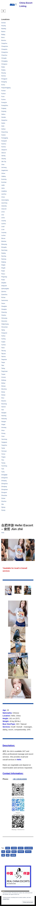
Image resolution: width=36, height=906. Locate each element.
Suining (3, 339)
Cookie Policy (6, 899)
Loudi (2, 226)
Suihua (3, 336)
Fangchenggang (5, 87)
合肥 (8, 855)
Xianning (3, 415)
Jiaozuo (3, 152)
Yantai (3, 448)
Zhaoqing (4, 480)
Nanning (3, 256)
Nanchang (4, 250)
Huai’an (3, 135)
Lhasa (3, 197)
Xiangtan (3, 412)
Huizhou (3, 144)
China (7, 848)
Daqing (3, 70)
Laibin (3, 185)
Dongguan (4, 79)
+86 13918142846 (20, 779)
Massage (20, 851)
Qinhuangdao (5, 288)
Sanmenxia (4, 300)
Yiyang (3, 463)
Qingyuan (4, 285)
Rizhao (3, 297)
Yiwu (2, 460)
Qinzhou (3, 291)
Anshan (3, 22)
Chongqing (4, 61)
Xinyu (3, 430)
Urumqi (3, 377)
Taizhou (3, 356)
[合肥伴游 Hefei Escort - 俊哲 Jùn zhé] (8, 590)
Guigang (3, 108)
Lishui (3, 217)
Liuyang (3, 220)
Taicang (3, 350)
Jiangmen (4, 149)
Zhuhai (3, 498)
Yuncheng (4, 466)
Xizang (3, 433)
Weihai (3, 383)
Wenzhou (4, 389)
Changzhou (4, 52)
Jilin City (3, 161)
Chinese (14, 848)
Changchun (4, 46)
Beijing (3, 34)
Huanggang (4, 138)
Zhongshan (4, 489)
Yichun (3, 454)
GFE (3, 851)
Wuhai (3, 392)
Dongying (4, 81)
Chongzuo (4, 64)
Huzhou (3, 146)
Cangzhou (4, 43)
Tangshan (4, 359)
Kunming (3, 179)
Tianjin (3, 362)
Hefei (2, 126)
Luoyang (3, 232)
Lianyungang (5, 200)
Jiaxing (3, 155)
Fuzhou (3, 99)
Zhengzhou (4, 483)
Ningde (3, 268)
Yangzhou (4, 445)
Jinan (2, 164)
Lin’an (3, 211)
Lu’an (2, 229)
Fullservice (28, 848)
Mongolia (3, 247)
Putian (3, 279)
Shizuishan (4, 327)
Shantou (3, 315)
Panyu (3, 274)
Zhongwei (4, 492)
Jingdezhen (4, 170)
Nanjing (3, 253)
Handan (3, 117)
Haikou (3, 114)
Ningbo (3, 265)
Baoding (3, 28)
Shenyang (4, 318)
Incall (14, 851)
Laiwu (3, 188)
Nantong (3, 259)
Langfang (4, 191)
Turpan (3, 374)
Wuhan (3, 395)
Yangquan (4, 442)
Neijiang (3, 262)
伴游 (3, 855)
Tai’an (3, 347)
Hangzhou (4, 120)
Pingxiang (4, 276)
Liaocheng (4, 203)
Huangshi (4, 141)
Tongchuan (4, 371)
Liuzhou (3, 223)
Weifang (3, 380)
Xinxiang (3, 427)
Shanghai (4, 306)
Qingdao (3, 282)
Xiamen (3, 406)
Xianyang (4, 418)
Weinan (3, 386)
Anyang (3, 25)
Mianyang (4, 244)
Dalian (3, 67)
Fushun (3, 93)
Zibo (2, 504)
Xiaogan (3, 421)
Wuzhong (4, 404)
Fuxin (2, 96)
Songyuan (4, 333)
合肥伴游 (13, 855)
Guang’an (4, 102)
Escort (21, 848)
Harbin (3, 123)
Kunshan (3, 182)
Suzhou (3, 344)
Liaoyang (3, 206)
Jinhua (3, 173)
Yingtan (3, 457)
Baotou (3, 31)
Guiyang (3, 111)
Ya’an (2, 436)
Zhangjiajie (4, 474)
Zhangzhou (4, 477)
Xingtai (3, 424)
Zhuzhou (3, 501)
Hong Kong (4, 132)
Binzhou (3, 40)
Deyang (3, 73)
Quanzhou (4, 294)
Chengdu (3, 58)
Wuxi (2, 398)
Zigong (3, 507)
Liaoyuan (3, 209)
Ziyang (3, 510)
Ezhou (3, 84)
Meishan (3, 241)
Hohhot (3, 129)
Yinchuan (4, 451)
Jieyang (3, 158)
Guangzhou (4, 105)
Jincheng (3, 167)
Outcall (28, 851)
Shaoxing (4, 312)
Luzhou (3, 235)
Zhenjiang (4, 486)
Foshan (3, 90)
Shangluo (4, 309)
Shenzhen (4, 321)
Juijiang (3, 176)
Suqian (3, 341)
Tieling (3, 368)
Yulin (2, 469)
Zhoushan (4, 495)
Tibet (2, 365)
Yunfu (3, 471)
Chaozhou (4, 55)
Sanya (3, 303)
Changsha (4, 49)
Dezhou (3, 76)
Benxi (3, 37)
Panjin (3, 271)
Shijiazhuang (5, 324)
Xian (2, 409)
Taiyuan (3, 353)
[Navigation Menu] (3, 10)
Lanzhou (3, 194)
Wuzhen (3, 401)
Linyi (2, 214)
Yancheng (4, 439)
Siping (3, 330)
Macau (3, 238)
